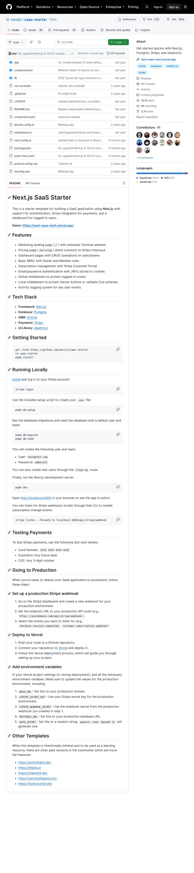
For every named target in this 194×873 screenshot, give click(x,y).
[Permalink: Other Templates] (9, 736)
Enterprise (113, 7)
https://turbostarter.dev (35, 783)
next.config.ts (22, 140)
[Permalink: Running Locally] (9, 369)
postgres (156, 66)
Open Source (89, 7)
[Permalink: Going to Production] (9, 570)
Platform (23, 7)
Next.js (41, 307)
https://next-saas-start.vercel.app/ (48, 225)
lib (15, 78)
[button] (118, 349)
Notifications (129, 19)
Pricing (133, 7)
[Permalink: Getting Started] (9, 337)
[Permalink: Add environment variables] (9, 667)
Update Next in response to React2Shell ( (84, 140)
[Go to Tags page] (39, 42)
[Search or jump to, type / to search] (146, 7)
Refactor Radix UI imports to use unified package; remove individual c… (102, 70)
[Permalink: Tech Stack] (9, 296)
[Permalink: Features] (9, 235)
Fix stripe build (67, 93)
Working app (66, 124)
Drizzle (32, 317)
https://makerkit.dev (32, 773)
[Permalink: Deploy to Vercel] (9, 635)
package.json (22, 148)
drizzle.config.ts (24, 124)
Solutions (43, 7)
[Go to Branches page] (31, 42)
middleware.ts (23, 132)
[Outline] (124, 183)
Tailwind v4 (65, 163)
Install (16, 379)
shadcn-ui (172, 66)
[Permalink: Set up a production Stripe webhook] (9, 593)
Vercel (63, 648)
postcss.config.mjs (25, 163)
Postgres (40, 312)
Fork (153, 19)
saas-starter (35, 19)
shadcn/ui (41, 328)
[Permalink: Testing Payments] (9, 532)
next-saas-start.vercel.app (158, 59)
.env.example (22, 85)
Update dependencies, (72, 101)
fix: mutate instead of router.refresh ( (81, 62)
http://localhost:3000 (36, 498)
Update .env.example (71, 85)
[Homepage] (9, 7)
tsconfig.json (22, 171)
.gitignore (20, 93)
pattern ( (97, 101)
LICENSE (19, 101)
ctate (13, 53)
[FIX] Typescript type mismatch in (79, 78)
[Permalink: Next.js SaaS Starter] (9, 197)
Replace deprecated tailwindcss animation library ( (89, 109)
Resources (65, 7)
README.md (22, 109)
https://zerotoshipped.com (37, 778)
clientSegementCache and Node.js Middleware (87, 132)
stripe (142, 72)
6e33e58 (83, 53)
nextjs (16, 19)
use (89, 101)
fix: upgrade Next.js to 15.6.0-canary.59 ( (44, 53)
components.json (24, 116)
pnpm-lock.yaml (24, 155)
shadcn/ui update (69, 116)
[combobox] (82, 42)
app (16, 62)
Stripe (38, 322)
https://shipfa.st (29, 768)
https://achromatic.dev (34, 762)
